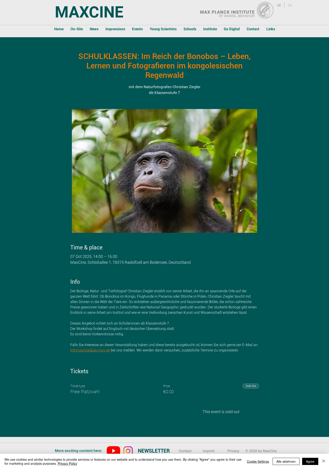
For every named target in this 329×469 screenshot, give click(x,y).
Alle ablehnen (286, 461)
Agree (310, 461)
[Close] (323, 461)
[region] (158, 451)
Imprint (208, 451)
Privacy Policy (67, 463)
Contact (185, 451)
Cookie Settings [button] (258, 461)
